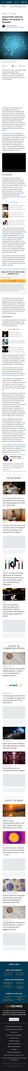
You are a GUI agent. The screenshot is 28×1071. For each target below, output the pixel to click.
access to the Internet (16, 311)
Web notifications (14, 1046)
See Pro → (17, 2)
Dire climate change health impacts (18, 6)
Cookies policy (14, 1041)
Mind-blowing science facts (19, 1000)
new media (19, 428)
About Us (14, 1032)
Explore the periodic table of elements (8, 987)
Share (6, 66)
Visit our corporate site (19, 1014)
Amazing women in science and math (20, 983)
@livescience (6, 452)
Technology (4, 13)
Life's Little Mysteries (8, 972)
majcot (8, 62)
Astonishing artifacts (20, 974)
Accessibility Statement (14, 1026)
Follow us (15, 66)
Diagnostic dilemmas (8, 974)
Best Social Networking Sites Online (13, 375)
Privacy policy (14, 1038)
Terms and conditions (14, 1035)
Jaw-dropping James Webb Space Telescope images (8, 983)
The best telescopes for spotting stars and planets (8, 1000)
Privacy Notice (19, 286)
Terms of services (17, 284)
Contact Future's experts (14, 1029)
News (22, 27)
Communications (12, 13)
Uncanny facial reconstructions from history (20, 987)
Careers (14, 1049)
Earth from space (19, 972)
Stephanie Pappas (12, 25)
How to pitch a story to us (14, 1055)
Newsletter (23, 66)
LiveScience (14, 444)
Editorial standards (14, 1052)
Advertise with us (14, 1043)
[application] (14, 161)
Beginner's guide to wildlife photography (19, 997)
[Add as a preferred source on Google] (14, 1019)
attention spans (10, 133)
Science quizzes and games (8, 997)
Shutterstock (12, 62)
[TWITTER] (11, 460)
